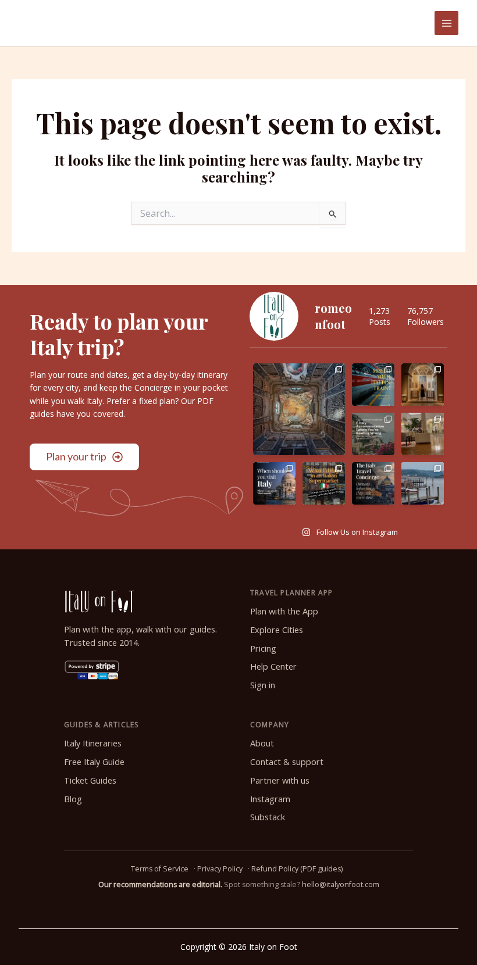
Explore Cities (276, 629)
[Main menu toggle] (446, 23)
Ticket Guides (90, 780)
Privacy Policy (220, 869)
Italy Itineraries (93, 743)
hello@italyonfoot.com (340, 884)
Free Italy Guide (94, 761)
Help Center (273, 666)
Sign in (262, 685)
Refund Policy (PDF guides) (297, 869)
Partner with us (279, 780)
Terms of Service (159, 869)
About (262, 743)
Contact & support (286, 761)
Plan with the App (284, 611)
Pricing (263, 648)
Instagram (270, 799)
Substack (267, 817)
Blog (73, 799)
